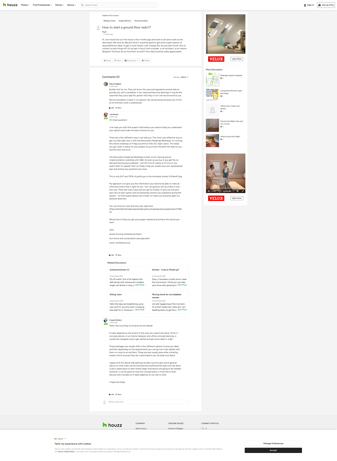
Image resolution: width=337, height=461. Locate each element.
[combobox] (119, 5)
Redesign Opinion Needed (231, 75)
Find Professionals (41, 5)
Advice (70, 5)
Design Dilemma (125, 21)
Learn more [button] (236, 198)
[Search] (82, 5)
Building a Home (109, 21)
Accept (273, 450)
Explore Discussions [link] (110, 15)
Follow (147, 60)
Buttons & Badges (175, 428)
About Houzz (141, 428)
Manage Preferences (273, 443)
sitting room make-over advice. (230, 107)
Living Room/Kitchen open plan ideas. (231, 92)
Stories (58, 5)
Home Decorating (140, 21)
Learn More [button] (236, 59)
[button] (180, 77)
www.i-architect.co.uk (119, 242)
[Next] (243, 35)
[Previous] (209, 35)
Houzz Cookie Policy (66, 451)
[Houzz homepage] (10, 5)
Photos (24, 5)
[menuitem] (25, 5)
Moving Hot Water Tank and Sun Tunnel (231, 122)
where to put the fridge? (230, 136)
